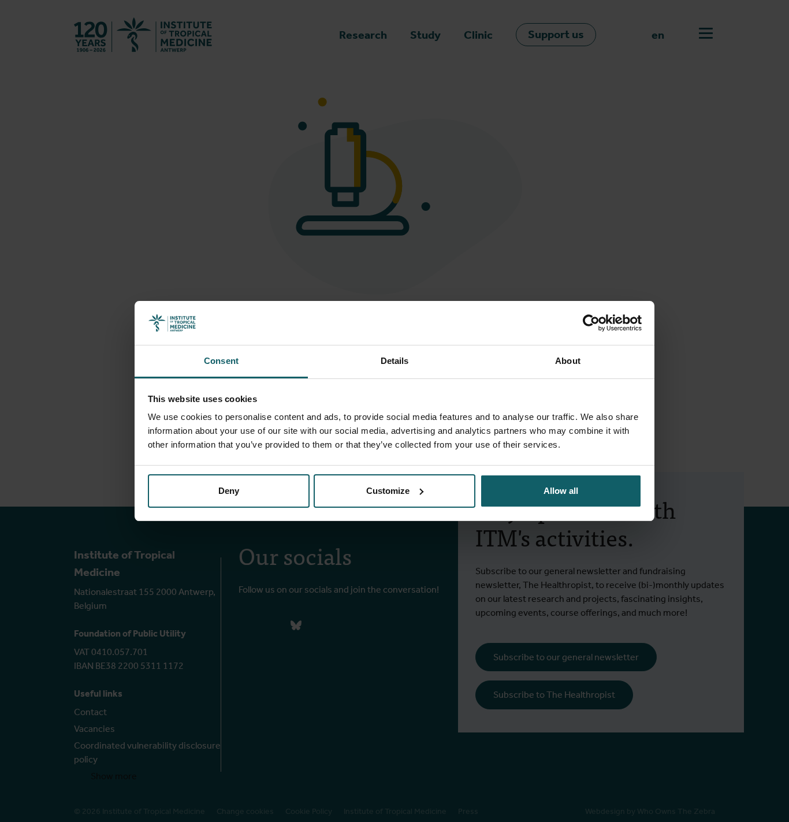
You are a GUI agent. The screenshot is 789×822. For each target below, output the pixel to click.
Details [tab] (395, 361)
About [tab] (567, 361)
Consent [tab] (221, 361)
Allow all (561, 491)
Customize (388, 491)
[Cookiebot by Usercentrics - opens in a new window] (591, 323)
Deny (228, 491)
